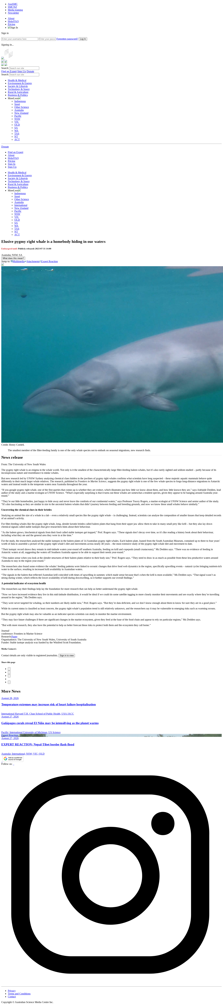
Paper (14, 636)
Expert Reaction (49, 261)
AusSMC (13, 4)
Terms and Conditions (19, 993)
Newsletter (13, 12)
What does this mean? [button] (13, 258)
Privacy (12, 990)
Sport (17, 104)
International (20, 205)
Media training (15, 9)
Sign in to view (67, 655)
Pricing (11, 24)
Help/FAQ (13, 21)
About (11, 18)
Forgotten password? (67, 38)
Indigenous (20, 101)
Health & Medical (17, 80)
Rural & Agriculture (18, 92)
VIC (16, 121)
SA (16, 127)
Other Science (21, 107)
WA (16, 130)
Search (4, 68)
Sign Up (21, 71)
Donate (30, 71)
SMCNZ (12, 7)
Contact (12, 996)
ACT (17, 139)
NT (16, 136)
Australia (19, 110)
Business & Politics (18, 95)
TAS (16, 133)
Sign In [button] (14, 27)
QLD (17, 124)
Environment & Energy (20, 83)
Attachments (32, 261)
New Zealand (21, 113)
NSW (17, 118)
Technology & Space (19, 89)
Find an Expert (9, 71)
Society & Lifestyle (18, 86)
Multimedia (18, 261)
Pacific (17, 116)
